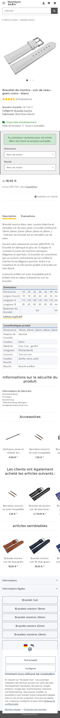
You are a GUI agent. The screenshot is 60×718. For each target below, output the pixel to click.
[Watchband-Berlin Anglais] (33, 646)
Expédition (31, 186)
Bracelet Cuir (30, 600)
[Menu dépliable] (3, 2)
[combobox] (30, 154)
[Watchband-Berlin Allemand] (26, 646)
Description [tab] (9, 216)
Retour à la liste (11, 20)
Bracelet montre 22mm (30, 626)
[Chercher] (54, 11)
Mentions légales (13, 709)
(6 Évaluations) (24, 99)
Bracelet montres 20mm (30, 617)
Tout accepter (30, 660)
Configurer (30, 668)
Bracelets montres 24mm (30, 634)
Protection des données (35, 709)
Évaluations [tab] (28, 216)
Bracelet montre (23, 110)
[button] (43, 3)
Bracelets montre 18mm (30, 608)
